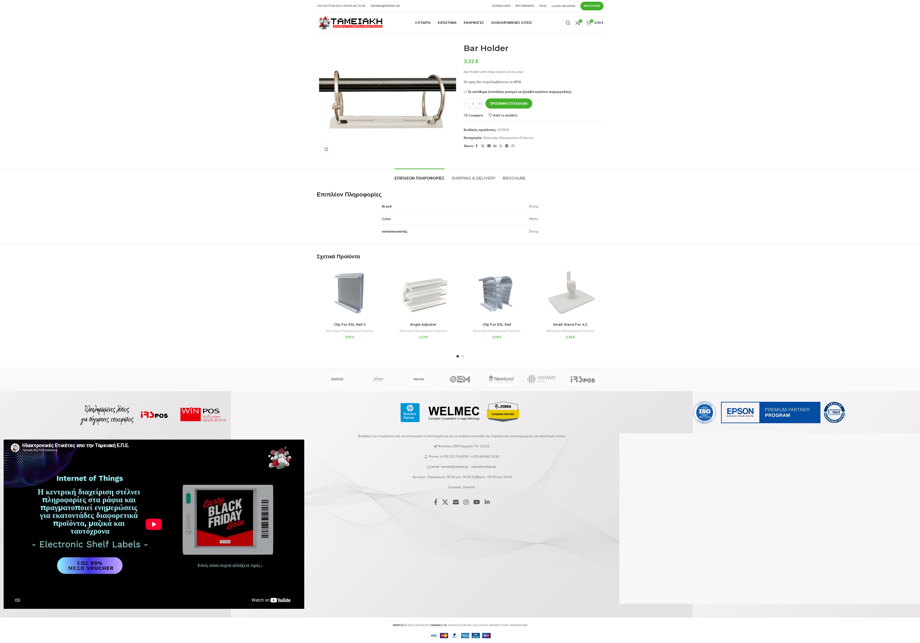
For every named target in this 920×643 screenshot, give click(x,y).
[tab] (419, 176)
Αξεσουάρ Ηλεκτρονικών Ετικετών (508, 138)
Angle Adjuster (423, 324)
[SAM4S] (337, 379)
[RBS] (378, 379)
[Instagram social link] (466, 502)
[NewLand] (501, 379)
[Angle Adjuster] (423, 292)
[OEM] (459, 379)
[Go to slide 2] (462, 356)
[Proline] (419, 379)
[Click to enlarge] (326, 149)
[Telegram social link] (507, 146)
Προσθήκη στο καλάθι (508, 103)
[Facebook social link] (477, 146)
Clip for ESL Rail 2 (350, 324)
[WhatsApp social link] (501, 146)
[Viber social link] (513, 146)
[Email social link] (489, 146)
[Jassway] (541, 379)
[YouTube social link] (476, 502)
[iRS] (582, 379)
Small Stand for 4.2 (570, 324)
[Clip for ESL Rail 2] (350, 292)
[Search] (568, 23)
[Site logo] (350, 22)
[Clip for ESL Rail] (497, 292)
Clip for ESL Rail (496, 324)
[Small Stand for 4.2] (570, 292)
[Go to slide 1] (458, 356)
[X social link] (483, 146)
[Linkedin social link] (495, 146)
